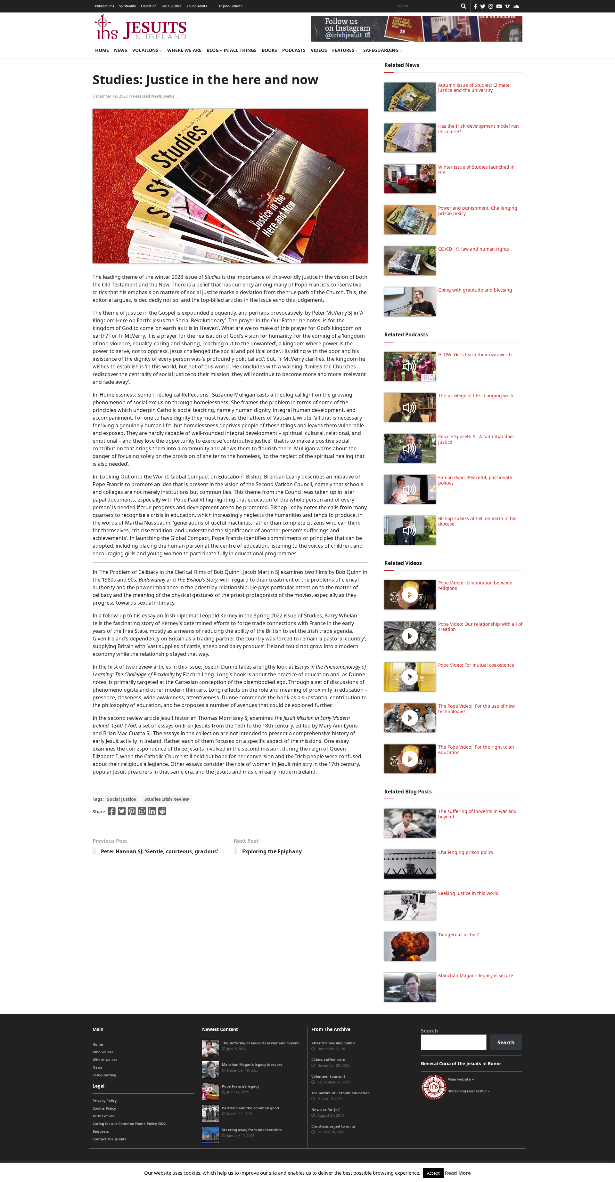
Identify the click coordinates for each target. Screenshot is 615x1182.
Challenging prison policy (465, 852)
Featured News (147, 96)
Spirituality (127, 6)
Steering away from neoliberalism (252, 1129)
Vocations (146, 50)
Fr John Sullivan (230, 6)
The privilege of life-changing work (475, 395)
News (120, 50)
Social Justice (171, 6)
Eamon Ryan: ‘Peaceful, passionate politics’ (475, 480)
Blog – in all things (232, 50)
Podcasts (294, 50)
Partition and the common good (250, 1108)
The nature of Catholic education (340, 1092)
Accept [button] (433, 1173)
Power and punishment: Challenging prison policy (477, 210)
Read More (458, 1173)
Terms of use (104, 1116)
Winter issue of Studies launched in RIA (476, 169)
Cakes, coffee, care (328, 1059)
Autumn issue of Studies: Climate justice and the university (474, 87)
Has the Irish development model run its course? (478, 128)
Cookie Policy (104, 1108)
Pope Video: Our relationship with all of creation (480, 626)
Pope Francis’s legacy (240, 1086)
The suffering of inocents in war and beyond (477, 814)
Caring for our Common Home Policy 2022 (129, 1123)
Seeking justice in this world (468, 893)
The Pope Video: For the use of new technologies (476, 708)
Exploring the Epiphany (272, 851)
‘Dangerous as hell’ (458, 934)
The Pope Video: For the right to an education (476, 749)
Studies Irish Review (166, 799)
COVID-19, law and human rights (473, 249)
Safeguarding (381, 50)
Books (269, 50)
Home (102, 50)
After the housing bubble (333, 1043)
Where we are (184, 50)
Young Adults (197, 6)
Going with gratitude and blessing (475, 290)
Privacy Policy (105, 1100)
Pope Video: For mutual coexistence (476, 665)
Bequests (101, 1131)
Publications (104, 6)
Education (148, 6)
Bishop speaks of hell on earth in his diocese (477, 521)
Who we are (103, 1051)
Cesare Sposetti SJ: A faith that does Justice (476, 439)
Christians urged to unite (333, 1126)
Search (429, 1030)
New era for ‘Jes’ (325, 1109)
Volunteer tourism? (328, 1076)
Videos (319, 50)
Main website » (460, 1079)
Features (344, 50)
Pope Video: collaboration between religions (475, 585)
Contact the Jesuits (109, 1139)
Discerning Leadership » (468, 1091)
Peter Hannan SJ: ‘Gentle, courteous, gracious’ (159, 851)
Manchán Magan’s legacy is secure (475, 975)
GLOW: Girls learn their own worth (475, 354)
